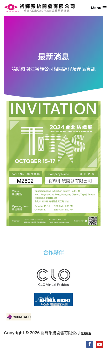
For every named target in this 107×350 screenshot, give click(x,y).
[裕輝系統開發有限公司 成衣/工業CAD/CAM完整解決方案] (41, 8)
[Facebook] (89, 344)
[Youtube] (99, 344)
